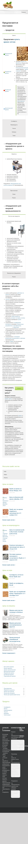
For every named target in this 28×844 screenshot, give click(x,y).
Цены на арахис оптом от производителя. (15, 760)
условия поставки (15, 318)
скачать (7, 299)
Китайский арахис (8, 90)
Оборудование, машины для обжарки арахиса (15, 787)
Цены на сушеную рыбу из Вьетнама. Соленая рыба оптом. (16, 532)
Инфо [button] (5, 471)
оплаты (23, 318)
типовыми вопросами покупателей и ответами (15, 337)
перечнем (16, 327)
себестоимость (16, 316)
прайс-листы (8, 398)
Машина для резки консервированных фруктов (15, 625)
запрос (20, 415)
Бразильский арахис (8, 54)
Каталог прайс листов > (8, 520)
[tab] (14, 35)
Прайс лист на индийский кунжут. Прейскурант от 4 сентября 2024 (17, 593)
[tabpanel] (14, 78)
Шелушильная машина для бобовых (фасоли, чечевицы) (17, 737)
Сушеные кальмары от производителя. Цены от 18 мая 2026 (17, 547)
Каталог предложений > (9, 653)
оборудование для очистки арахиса (12, 184)
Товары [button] (5, 474)
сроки (19, 319)
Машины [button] (6, 477)
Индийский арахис (8, 72)
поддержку (5, 792)
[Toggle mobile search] (22, 2)
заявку (11, 341)
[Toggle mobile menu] (25, 2)
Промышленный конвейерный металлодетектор (14, 639)
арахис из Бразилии (21, 62)
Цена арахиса (20, 101)
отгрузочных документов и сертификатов (14, 324)
